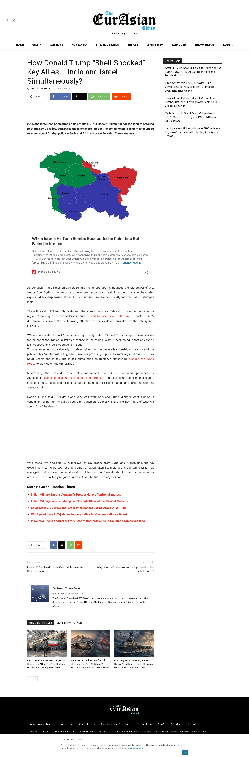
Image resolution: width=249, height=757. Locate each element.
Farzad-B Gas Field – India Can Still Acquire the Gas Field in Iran (55, 569)
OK (185, 752)
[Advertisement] (90, 112)
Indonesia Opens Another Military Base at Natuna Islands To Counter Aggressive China (88, 521)
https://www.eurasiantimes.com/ (67, 593)
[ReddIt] (78, 545)
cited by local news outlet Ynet (111, 316)
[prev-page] (29, 678)
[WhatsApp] (70, 545)
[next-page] (35, 678)
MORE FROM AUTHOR (69, 622)
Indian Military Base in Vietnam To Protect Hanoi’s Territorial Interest (76, 494)
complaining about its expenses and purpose (73, 378)
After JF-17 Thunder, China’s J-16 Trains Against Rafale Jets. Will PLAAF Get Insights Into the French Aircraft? (193, 71)
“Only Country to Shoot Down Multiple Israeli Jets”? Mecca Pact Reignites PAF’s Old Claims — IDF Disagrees (192, 117)
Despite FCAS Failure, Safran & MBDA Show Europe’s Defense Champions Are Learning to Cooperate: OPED (191, 102)
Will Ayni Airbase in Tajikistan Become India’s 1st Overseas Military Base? (79, 514)
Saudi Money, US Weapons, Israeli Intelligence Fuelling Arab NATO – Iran (78, 508)
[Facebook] (6, 20)
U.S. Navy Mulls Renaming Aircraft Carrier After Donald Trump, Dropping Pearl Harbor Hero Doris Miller (133, 664)
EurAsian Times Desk (41, 88)
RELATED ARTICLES (40, 622)
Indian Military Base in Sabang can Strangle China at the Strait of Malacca (79, 501)
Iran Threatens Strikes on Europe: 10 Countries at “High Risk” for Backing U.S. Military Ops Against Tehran (46, 664)
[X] (13, 20)
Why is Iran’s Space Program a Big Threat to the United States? (125, 569)
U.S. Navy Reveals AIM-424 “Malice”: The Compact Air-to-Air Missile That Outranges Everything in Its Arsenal (189, 87)
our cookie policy (134, 748)
